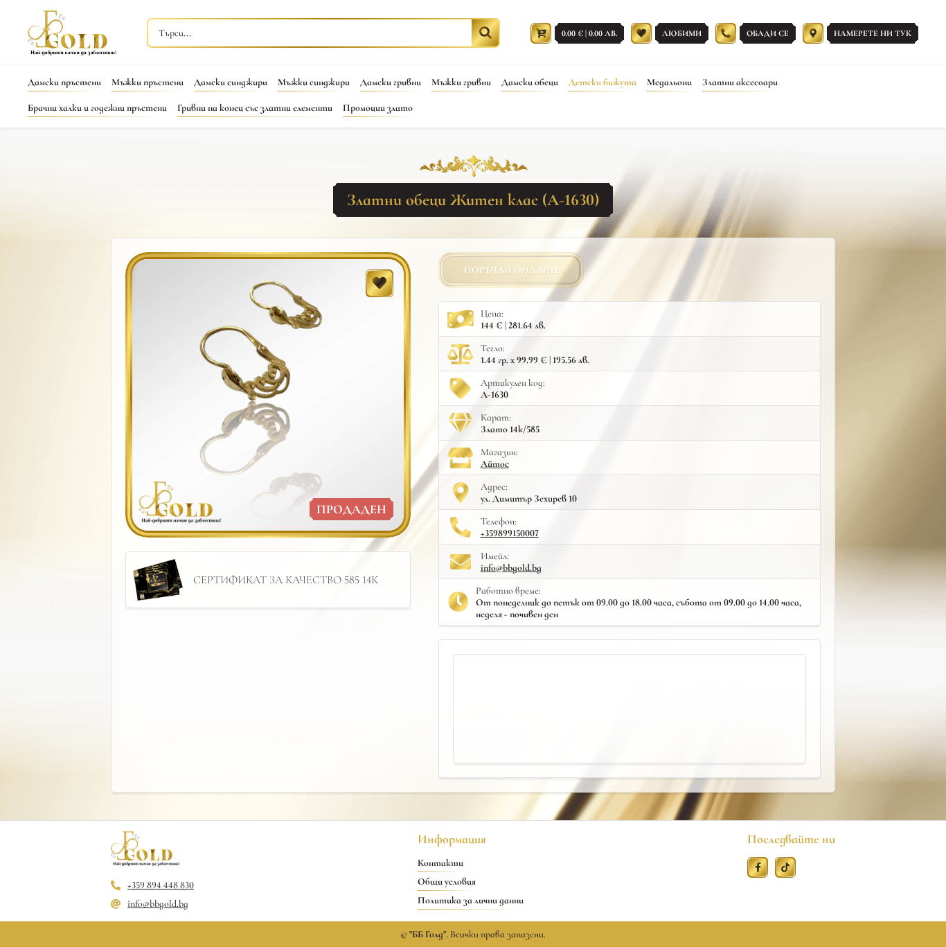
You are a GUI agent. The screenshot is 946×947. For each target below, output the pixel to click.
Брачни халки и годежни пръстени (97, 108)
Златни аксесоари (740, 82)
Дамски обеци (529, 82)
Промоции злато (378, 108)
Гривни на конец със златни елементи (254, 108)
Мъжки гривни (461, 82)
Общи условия (447, 881)
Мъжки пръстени (147, 82)
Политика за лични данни (471, 900)
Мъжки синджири (314, 82)
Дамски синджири (230, 82)
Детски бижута (602, 82)
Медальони (669, 82)
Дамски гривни (390, 82)
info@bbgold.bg (511, 568)
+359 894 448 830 (160, 885)
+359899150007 (510, 533)
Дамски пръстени (64, 82)
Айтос (495, 464)
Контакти (440, 863)
